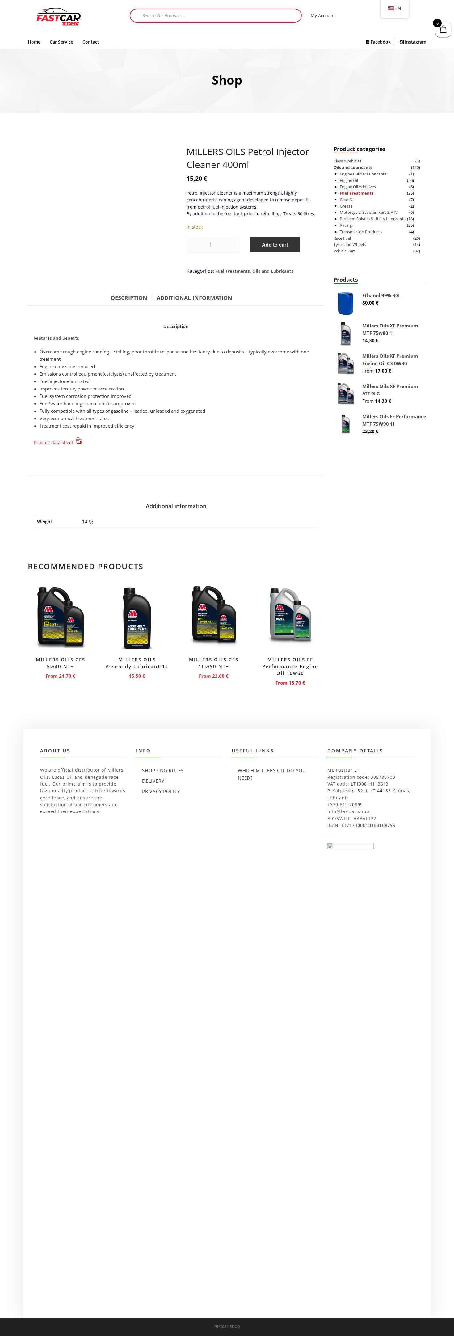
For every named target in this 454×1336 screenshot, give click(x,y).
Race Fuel (342, 238)
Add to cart (275, 244)
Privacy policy (161, 791)
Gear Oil (347, 199)
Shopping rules (162, 770)
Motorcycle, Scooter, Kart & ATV (369, 212)
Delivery (153, 781)
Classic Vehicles (347, 161)
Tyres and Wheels (350, 244)
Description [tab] (129, 297)
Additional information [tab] (194, 297)
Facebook (380, 42)
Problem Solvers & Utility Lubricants (373, 218)
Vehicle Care (345, 251)
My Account (323, 16)
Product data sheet (54, 442)
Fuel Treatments (233, 271)
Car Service (61, 42)
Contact (90, 42)
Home (34, 42)
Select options (60, 674)
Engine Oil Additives (358, 186)
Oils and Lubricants (272, 271)
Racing (346, 225)
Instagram (415, 42)
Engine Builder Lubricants (363, 174)
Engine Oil (349, 180)
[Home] (59, 17)
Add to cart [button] (137, 674)
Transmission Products (361, 231)
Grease (346, 206)
